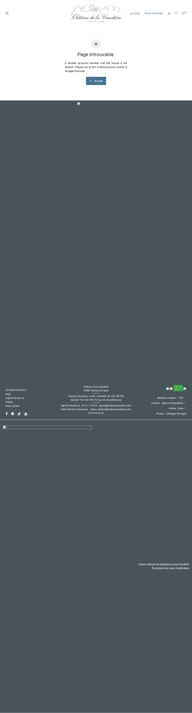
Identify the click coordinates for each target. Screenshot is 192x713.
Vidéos (9, 402)
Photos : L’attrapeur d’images (171, 413)
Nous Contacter (154, 13)
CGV (181, 398)
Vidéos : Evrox (176, 408)
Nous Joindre (13, 406)
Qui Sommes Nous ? (16, 390)
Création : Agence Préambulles (167, 403)
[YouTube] (26, 413)
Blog (8, 394)
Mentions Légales (166, 398)
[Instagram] (12, 413)
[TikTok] (19, 413)
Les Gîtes (135, 13)
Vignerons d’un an (15, 398)
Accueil (98, 80)
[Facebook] (7, 413)
